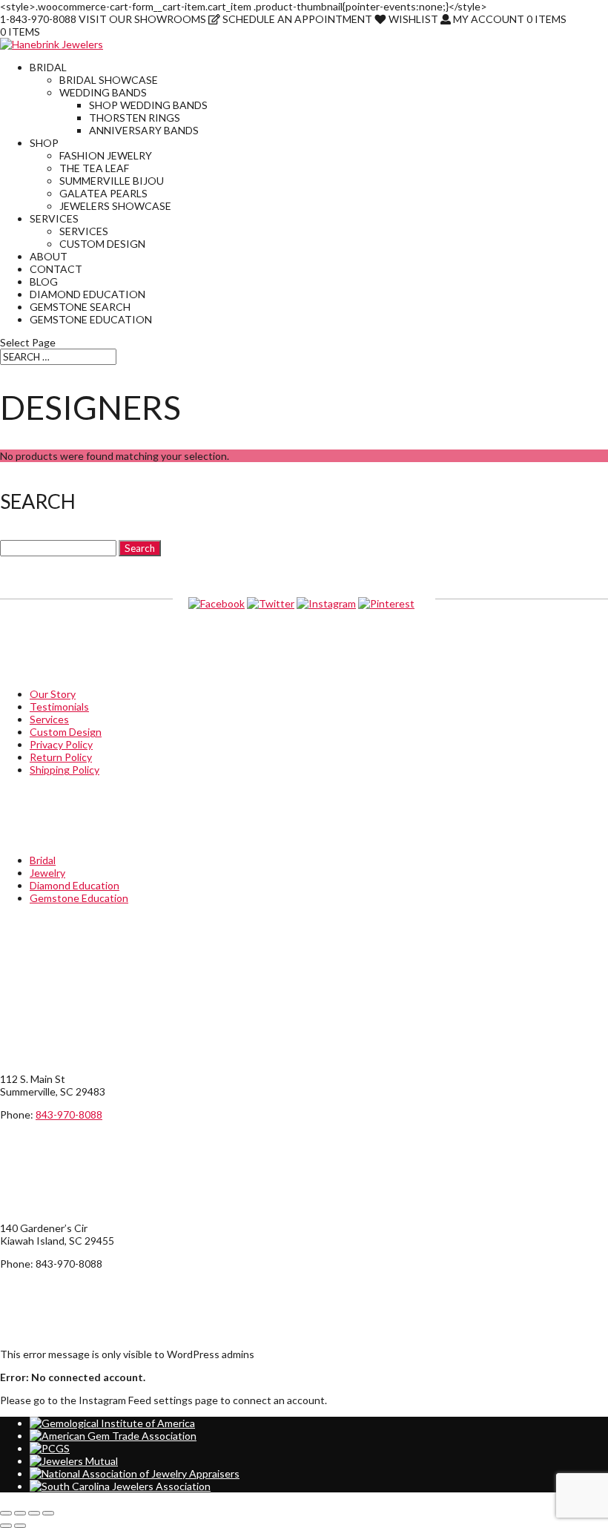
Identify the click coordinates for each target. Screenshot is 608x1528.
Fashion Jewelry (105, 155)
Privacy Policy (61, 744)
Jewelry (47, 872)
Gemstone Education (91, 319)
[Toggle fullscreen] (20, 1513)
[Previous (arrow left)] (6, 1526)
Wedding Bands (103, 92)
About (48, 256)
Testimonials (59, 706)
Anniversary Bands (144, 130)
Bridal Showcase (108, 79)
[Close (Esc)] (48, 1513)
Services (54, 218)
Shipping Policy (64, 769)
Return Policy (61, 757)
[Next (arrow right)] (20, 1526)
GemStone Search (80, 306)
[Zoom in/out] (6, 1513)
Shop (44, 142)
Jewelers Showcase (115, 206)
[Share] (34, 1513)
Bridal (48, 67)
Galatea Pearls (103, 193)
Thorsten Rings (134, 117)
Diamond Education (87, 294)
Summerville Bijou (111, 180)
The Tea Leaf (94, 168)
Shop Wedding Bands (148, 105)
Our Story (53, 694)
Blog (44, 281)
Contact (56, 269)
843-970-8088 (69, 1114)
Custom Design (102, 243)
